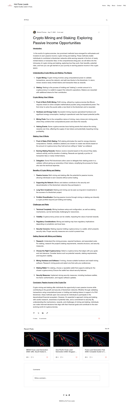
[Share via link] (47, 313)
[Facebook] (64, 395)
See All (107, 328)
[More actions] (99, 32)
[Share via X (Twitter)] (38, 313)
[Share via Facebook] (34, 313)
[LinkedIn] (66, 395)
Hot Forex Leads (21, 4)
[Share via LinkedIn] (43, 313)
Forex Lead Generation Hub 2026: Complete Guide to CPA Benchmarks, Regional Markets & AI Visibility (96, 351)
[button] (107, 20)
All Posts (26, 19)
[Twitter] (69, 395)
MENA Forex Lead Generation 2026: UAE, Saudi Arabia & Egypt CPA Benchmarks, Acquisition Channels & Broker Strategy (37, 351)
